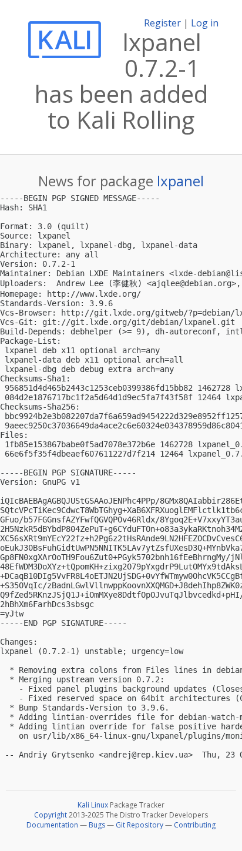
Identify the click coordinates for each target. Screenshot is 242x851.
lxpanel (180, 180)
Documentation (52, 825)
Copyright (50, 815)
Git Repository (139, 825)
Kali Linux (93, 805)
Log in (205, 22)
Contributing (195, 825)
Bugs (97, 825)
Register (162, 22)
